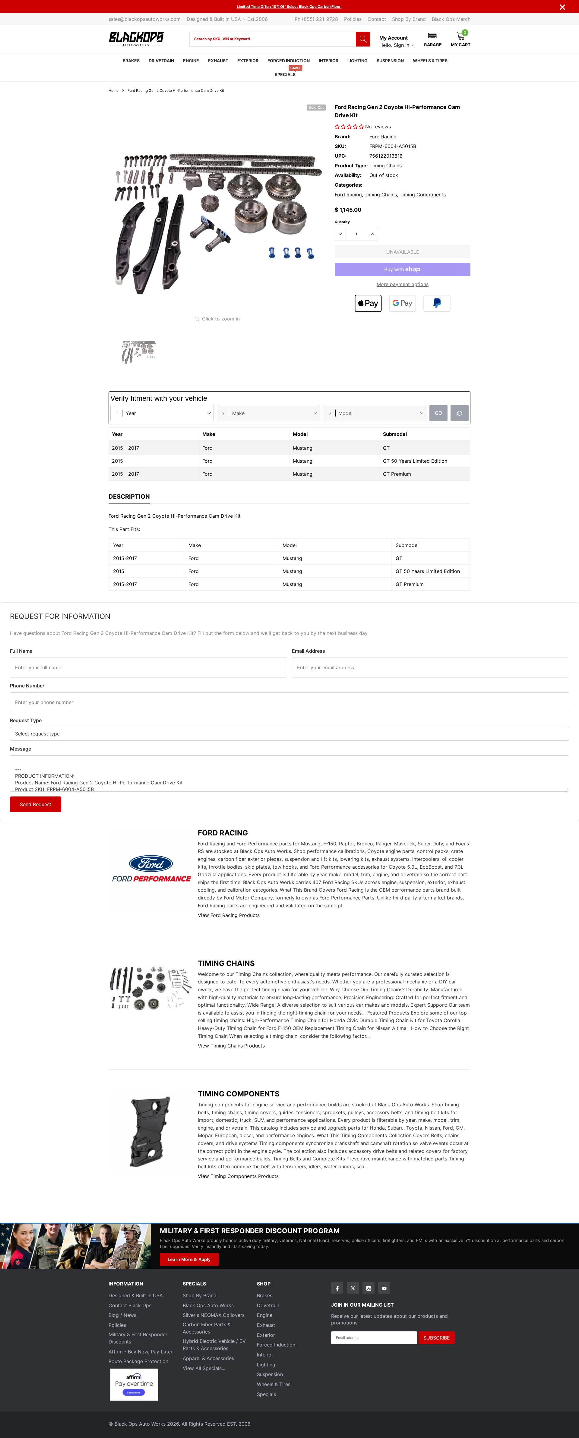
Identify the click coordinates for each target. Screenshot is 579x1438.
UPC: (340, 156)
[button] (433, 39)
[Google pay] (402, 303)
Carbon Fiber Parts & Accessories (207, 1328)
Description (129, 496)
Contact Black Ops (130, 1305)
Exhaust (218, 60)
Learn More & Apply (189, 1259)
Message (20, 749)
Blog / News (122, 1315)
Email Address (308, 651)
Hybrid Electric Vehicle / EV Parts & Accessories (214, 1344)
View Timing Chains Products (231, 1046)
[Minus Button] (340, 234)
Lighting (357, 60)
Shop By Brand (409, 19)
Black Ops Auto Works (208, 1305)
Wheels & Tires (430, 60)
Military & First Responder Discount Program (250, 1231)
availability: (348, 175)
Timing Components (423, 194)
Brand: (342, 137)
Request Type (26, 720)
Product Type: (351, 165)
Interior (328, 60)
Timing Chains (381, 194)
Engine (191, 60)
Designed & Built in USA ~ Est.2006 (227, 19)
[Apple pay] (368, 303)
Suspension (390, 60)
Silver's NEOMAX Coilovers (214, 1315)
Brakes (131, 60)
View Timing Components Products (238, 1176)
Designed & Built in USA (136, 1295)
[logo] (136, 39)
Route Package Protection (138, 1361)
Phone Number (27, 686)
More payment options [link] (403, 284)
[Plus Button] (372, 234)
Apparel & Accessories (208, 1358)
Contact (377, 19)
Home (114, 90)
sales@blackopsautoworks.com (145, 19)
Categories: (348, 185)
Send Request (35, 804)
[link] (139, 351)
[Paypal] (437, 303)
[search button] (363, 39)
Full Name (21, 651)
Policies (353, 19)
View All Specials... (204, 1368)
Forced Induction (288, 60)
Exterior (247, 60)
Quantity (342, 222)
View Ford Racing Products (229, 915)
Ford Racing (383, 137)
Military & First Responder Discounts (138, 1338)
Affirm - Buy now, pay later (140, 1352)
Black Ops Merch (451, 19)
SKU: (340, 146)
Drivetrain (161, 60)
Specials (285, 74)
